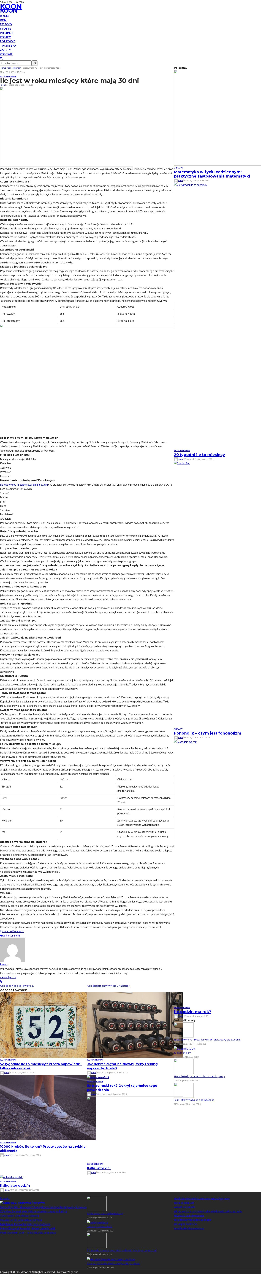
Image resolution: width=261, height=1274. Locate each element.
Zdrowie (6, 54)
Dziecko (6, 24)
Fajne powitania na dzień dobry (105, 1213)
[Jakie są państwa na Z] (97, 1222)
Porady (5, 37)
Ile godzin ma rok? (192, 1011)
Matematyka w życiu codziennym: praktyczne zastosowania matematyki (212, 174)
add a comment (11, 935)
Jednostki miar (8, 76)
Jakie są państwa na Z (99, 1226)
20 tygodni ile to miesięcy (199, 454)
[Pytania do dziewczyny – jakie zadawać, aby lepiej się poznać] (97, 1240)
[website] (1, 981)
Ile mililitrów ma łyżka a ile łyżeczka (194, 1099)
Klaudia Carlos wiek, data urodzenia (21, 1219)
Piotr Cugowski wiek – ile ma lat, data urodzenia (28, 1232)
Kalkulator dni (99, 1168)
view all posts (8, 977)
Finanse (5, 28)
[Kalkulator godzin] (11, 1176)
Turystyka (8, 45)
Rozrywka (7, 41)
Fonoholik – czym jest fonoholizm (207, 733)
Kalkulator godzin (15, 1186)
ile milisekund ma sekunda (189, 1228)
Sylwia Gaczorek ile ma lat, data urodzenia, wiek (27, 1228)
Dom (3, 20)
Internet (6, 32)
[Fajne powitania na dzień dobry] (97, 1203)
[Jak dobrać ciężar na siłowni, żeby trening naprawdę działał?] (135, 1024)
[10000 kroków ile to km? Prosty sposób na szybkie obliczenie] (48, 1107)
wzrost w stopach (184, 1206)
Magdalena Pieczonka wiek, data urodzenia (25, 1224)
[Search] (1, 58)
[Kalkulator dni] (135, 1128)
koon (2, 84)
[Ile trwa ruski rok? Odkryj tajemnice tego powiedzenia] (98, 1076)
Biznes (4, 15)
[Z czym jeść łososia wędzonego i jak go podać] (111, 1258)
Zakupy (5, 49)
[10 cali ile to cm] (184, 1048)
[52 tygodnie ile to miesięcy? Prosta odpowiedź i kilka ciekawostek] (48, 1024)
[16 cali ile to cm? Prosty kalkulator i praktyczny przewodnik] (184, 1029)
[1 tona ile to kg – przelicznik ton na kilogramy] (184, 1066)
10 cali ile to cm (182, 1052)
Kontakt (5, 1198)
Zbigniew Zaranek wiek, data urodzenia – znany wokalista (33, 1211)
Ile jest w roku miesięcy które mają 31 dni (24, 484)
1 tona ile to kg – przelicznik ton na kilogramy (199, 1076)
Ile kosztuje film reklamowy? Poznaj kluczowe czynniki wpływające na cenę (43, 1207)
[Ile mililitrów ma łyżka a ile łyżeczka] (184, 1090)
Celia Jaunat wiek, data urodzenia (19, 1215)
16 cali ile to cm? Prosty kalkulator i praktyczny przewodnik (207, 1039)
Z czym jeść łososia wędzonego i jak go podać (113, 1263)
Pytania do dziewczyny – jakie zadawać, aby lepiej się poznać (122, 1250)
